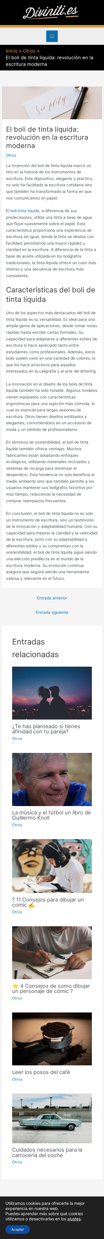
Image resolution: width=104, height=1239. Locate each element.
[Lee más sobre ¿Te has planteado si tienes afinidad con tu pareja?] (52, 693)
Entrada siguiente (52, 612)
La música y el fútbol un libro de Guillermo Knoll (51, 815)
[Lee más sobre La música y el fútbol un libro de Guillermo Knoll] (52, 779)
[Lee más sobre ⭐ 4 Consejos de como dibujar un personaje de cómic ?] (52, 952)
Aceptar (17, 1229)
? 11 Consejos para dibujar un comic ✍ (48, 902)
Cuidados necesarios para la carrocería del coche (47, 1152)
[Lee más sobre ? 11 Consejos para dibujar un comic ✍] (52, 865)
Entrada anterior (52, 598)
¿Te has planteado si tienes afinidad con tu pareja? (46, 728)
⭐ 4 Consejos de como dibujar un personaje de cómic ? (51, 988)
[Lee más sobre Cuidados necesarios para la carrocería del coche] (52, 1118)
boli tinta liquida (24, 210)
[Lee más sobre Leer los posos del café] (52, 1038)
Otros (11, 155)
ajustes (74, 1218)
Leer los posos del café (41, 1072)
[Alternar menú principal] (52, 36)
